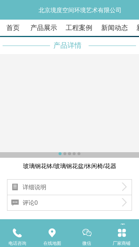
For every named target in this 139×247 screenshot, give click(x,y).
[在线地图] (52, 232)
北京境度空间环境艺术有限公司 (80, 10)
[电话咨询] (17, 232)
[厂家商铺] (121, 232)
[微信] (87, 232)
